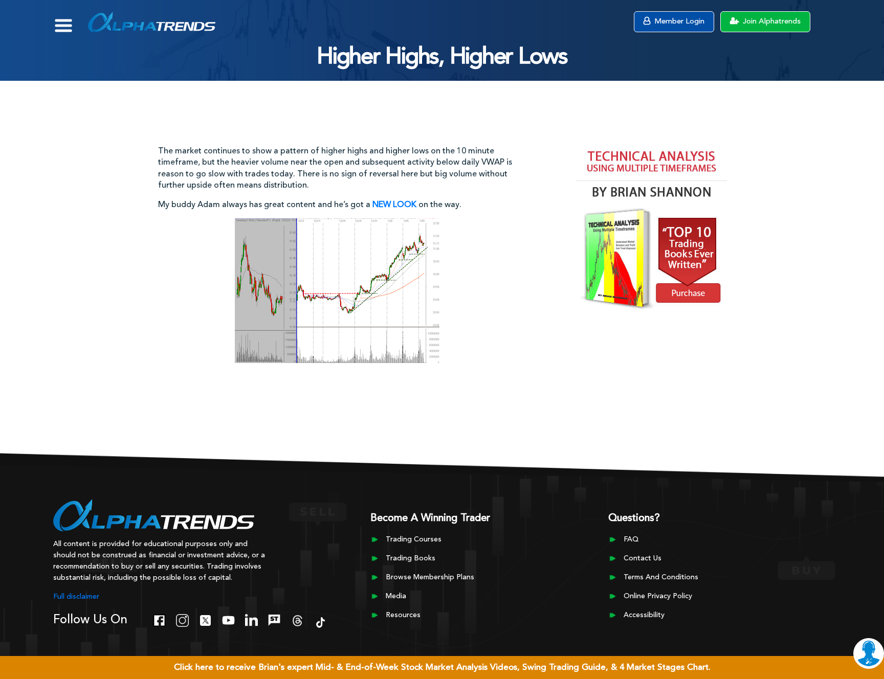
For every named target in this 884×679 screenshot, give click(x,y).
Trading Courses (413, 539)
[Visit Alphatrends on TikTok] (320, 621)
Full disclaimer (76, 596)
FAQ (631, 539)
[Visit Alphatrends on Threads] (297, 619)
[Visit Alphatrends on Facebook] (159, 619)
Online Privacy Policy (658, 596)
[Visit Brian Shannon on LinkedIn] (251, 619)
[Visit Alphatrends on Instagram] (182, 619)
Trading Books (410, 558)
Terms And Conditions (661, 577)
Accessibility (644, 615)
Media (396, 596)
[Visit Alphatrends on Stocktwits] (274, 619)
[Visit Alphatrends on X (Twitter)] (205, 619)
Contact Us (642, 558)
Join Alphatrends (771, 22)
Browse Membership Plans (430, 577)
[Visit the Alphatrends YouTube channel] (228, 619)
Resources (403, 615)
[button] (71, 20)
